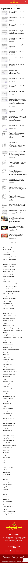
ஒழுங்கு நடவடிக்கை (10, 262)
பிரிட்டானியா (7, 472)
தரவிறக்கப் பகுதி (21, 556)
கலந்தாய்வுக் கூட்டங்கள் (10, 298)
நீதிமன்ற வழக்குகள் (9, 276)
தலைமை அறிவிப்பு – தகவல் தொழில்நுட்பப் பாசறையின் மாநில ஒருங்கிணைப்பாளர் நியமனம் (17, 32)
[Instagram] (10, 551)
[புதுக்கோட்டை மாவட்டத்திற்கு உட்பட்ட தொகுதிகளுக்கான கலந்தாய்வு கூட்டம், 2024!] (4, 236)
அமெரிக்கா (7, 474)
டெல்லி (6, 462)
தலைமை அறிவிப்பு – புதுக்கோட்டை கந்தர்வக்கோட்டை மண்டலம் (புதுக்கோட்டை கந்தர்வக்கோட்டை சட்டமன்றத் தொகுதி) (17, 134)
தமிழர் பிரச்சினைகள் (8, 506)
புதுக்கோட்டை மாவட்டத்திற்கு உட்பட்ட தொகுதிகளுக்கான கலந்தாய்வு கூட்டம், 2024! (16, 236)
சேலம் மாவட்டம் (8, 386)
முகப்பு (2, 5)
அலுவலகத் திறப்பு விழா (11, 286)
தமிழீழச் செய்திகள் (7, 504)
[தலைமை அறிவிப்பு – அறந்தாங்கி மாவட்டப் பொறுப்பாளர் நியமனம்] (4, 206)
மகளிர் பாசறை (8, 313)
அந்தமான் (6, 452)
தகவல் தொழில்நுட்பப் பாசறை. (11, 328)
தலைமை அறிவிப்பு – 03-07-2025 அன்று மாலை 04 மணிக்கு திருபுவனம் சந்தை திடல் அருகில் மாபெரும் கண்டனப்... (17, 154)
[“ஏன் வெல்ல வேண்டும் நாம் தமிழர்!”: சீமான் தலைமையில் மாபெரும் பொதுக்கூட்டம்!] (4, 228)
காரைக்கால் (7, 465)
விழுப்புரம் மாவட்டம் (9, 381)
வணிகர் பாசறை (8, 347)
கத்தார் (5, 492)
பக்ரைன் (6, 497)
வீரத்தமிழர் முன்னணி (9, 318)
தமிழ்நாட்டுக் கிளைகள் (9, 5)
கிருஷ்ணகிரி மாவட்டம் (9, 374)
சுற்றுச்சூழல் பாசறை (9, 325)
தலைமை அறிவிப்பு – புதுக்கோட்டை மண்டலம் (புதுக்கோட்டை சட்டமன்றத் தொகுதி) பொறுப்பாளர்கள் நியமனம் (18, 197)
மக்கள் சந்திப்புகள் (8, 271)
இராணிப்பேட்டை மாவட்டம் (10, 372)
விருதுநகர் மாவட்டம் (9, 433)
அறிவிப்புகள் (7, 254)
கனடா (5, 477)
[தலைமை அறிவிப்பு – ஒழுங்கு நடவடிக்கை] (4, 12)
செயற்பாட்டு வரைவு (8, 559)
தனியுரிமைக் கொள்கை (19, 559)
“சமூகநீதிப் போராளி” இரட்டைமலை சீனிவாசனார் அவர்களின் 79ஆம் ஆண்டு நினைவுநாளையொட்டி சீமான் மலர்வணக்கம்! (17, 219)
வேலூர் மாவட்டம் (8, 367)
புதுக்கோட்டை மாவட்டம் (9, 423)
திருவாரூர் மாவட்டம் (9, 418)
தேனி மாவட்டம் (8, 430)
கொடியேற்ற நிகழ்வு (10, 289)
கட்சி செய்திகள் (6, 281)
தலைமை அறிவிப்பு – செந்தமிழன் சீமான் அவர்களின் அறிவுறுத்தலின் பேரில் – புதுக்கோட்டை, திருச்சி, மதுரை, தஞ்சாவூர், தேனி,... (17, 118)
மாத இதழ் (21, 557)
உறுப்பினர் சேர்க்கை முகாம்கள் (13, 291)
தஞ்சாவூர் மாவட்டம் (8, 421)
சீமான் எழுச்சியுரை (9, 267)
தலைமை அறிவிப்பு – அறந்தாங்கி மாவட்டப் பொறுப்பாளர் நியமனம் (17, 205)
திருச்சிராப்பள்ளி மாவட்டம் (10, 406)
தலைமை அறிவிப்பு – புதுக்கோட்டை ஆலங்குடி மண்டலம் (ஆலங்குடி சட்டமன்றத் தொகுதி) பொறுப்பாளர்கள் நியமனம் (17, 144)
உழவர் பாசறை (7, 342)
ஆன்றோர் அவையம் (9, 308)
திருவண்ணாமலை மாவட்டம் (11, 379)
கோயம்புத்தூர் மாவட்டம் (9, 396)
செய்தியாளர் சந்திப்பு (9, 269)
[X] (17, 551)
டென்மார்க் (7, 482)
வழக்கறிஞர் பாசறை (9, 340)
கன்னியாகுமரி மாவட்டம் (10, 445)
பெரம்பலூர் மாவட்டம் (9, 408)
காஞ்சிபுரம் (7, 362)
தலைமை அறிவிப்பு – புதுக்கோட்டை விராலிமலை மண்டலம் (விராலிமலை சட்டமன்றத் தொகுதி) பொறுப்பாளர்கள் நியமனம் (18, 172)
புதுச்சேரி (6, 354)
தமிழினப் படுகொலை (9, 509)
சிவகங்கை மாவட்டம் (9, 425)
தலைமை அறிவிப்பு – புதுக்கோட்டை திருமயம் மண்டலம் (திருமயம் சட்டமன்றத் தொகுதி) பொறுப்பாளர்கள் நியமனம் (17, 163)
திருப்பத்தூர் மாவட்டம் (9, 369)
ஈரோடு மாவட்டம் (8, 391)
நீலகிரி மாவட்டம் (8, 394)
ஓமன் (5, 494)
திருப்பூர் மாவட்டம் (8, 398)
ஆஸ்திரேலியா (8, 501)
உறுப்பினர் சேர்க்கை (6, 556)
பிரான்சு (6, 479)
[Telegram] (14, 551)
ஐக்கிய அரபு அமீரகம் (9, 487)
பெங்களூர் (7, 457)
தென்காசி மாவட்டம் (9, 440)
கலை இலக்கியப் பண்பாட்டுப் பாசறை (13, 337)
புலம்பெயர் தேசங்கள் (8, 467)
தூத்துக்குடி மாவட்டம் (9, 438)
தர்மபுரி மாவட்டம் (8, 376)
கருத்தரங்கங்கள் (8, 303)
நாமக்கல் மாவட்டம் (8, 389)
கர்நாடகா (6, 450)
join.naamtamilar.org (14, 542)
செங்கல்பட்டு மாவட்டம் (9, 364)
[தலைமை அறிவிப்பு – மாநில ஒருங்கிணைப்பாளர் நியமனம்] (4, 181)
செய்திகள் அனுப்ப (7, 557)
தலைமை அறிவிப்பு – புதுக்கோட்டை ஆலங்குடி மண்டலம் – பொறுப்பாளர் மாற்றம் (17, 72)
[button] (26, 2)
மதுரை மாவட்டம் (8, 428)
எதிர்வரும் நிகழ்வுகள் (11, 257)
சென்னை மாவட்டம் (9, 359)
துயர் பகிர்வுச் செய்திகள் (10, 264)
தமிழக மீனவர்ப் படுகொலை (11, 514)
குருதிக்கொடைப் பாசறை (10, 323)
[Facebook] (6, 551)
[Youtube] (21, 551)
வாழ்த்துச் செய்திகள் (10, 252)
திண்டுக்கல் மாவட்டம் (9, 401)
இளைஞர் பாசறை (8, 311)
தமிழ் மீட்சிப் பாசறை (9, 335)
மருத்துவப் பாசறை (8, 320)
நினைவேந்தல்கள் (8, 301)
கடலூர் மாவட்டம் (8, 413)
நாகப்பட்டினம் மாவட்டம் (9, 416)
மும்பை (6, 460)
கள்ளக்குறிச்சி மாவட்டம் (10, 384)
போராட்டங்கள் (7, 296)
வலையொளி (15, 557)
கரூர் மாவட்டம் (7, 403)
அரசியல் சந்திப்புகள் (9, 274)
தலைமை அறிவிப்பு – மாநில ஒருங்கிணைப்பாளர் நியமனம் (16, 180)
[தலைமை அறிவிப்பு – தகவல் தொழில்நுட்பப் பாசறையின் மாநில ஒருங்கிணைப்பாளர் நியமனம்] (4, 32)
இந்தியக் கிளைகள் (7, 448)
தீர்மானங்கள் (7, 279)
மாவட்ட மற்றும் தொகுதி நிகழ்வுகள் (12, 284)
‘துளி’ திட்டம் (14, 556)
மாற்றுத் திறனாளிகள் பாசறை (11, 349)
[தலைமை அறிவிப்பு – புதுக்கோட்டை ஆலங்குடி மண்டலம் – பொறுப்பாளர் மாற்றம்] (4, 72)
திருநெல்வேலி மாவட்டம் (10, 443)
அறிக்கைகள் (7, 249)
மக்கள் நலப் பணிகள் (9, 306)
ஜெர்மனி (6, 470)
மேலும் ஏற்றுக (14, 242)
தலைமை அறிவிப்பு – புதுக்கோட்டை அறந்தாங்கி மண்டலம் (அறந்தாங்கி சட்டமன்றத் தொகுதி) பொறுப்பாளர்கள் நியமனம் (18, 188)
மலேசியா (6, 499)
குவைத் (6, 489)
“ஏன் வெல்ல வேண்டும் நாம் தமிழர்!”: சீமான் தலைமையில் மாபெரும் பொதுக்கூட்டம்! (16, 228)
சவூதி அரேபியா (8, 484)
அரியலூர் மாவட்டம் (9, 411)
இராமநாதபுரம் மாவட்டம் (9, 435)
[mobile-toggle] (2, 2)
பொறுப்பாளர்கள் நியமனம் (10, 259)
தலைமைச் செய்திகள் (8, 247)
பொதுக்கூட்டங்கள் (8, 293)
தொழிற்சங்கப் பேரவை (10, 316)
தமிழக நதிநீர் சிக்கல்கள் (10, 511)
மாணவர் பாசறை (8, 345)
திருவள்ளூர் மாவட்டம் (9, 357)
